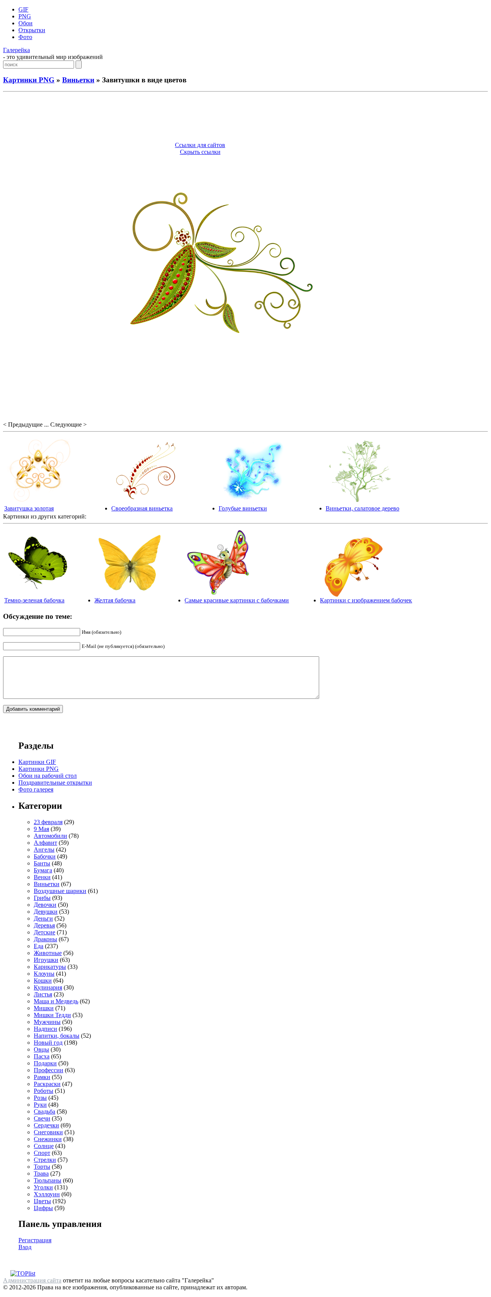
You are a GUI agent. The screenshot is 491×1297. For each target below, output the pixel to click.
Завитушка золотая (29, 508)
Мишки (44, 1008)
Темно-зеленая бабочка (34, 600)
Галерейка (16, 50)
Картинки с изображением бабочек (366, 600)
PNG (24, 16)
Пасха (41, 1056)
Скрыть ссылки (200, 152)
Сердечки (46, 1125)
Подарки (45, 1063)
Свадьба (44, 1111)
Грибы (42, 898)
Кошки (43, 980)
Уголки (43, 1187)
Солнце (44, 1146)
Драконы (45, 939)
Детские (44, 932)
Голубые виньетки (243, 508)
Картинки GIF (37, 762)
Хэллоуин (47, 1194)
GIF (23, 9)
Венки (42, 877)
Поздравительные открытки (55, 782)
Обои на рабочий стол (47, 775)
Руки (40, 1104)
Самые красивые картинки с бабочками (237, 600)
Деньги (43, 918)
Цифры (43, 1208)
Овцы (41, 1049)
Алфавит (45, 842)
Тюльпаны (47, 1180)
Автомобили (50, 836)
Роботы (43, 1091)
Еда (38, 946)
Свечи (42, 1118)
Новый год (48, 1042)
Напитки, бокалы (56, 1035)
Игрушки (46, 960)
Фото (25, 37)
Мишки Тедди (52, 1015)
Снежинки (48, 1139)
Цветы (42, 1201)
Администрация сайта (32, 1280)
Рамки (42, 1077)
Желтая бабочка (114, 600)
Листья (43, 994)
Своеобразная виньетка (142, 508)
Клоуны (44, 973)
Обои (25, 23)
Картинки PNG (28, 80)
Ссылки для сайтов (200, 145)
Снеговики (48, 1132)
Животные (48, 953)
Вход (24, 1247)
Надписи (45, 1028)
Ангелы (44, 849)
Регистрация (34, 1240)
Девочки (45, 904)
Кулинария (48, 987)
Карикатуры (50, 966)
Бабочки (45, 856)
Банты (42, 863)
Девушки (46, 911)
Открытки (31, 30)
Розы (40, 1097)
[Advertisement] (245, 118)
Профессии (48, 1070)
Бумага (43, 870)
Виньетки (78, 80)
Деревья (44, 925)
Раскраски (47, 1084)
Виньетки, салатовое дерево (362, 508)
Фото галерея (35, 789)
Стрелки (45, 1159)
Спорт (42, 1153)
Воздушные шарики (60, 891)
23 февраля (48, 822)
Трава (41, 1173)
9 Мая (41, 829)
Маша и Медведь (56, 1001)
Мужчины (47, 1022)
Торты (42, 1166)
